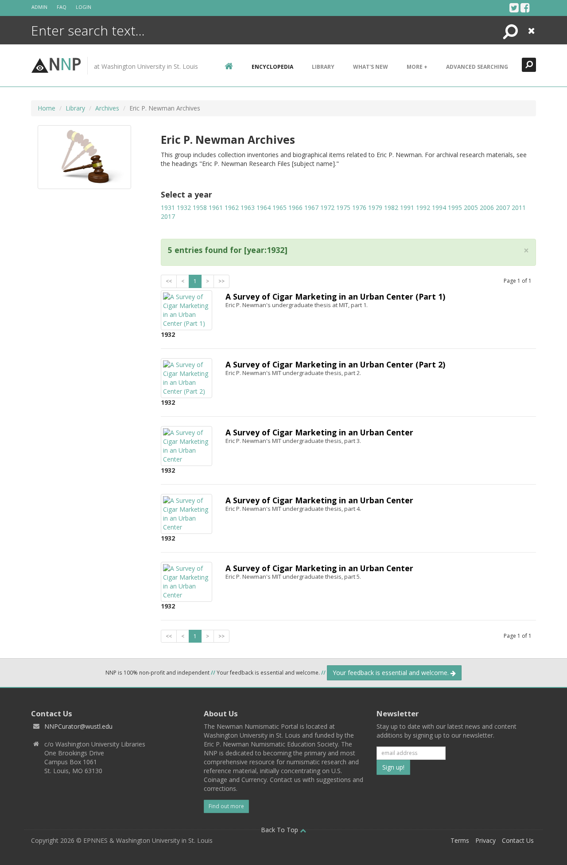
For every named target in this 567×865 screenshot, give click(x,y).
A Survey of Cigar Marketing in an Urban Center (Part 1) (335, 296)
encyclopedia (272, 67)
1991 (407, 207)
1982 (391, 207)
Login (83, 7)
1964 (263, 207)
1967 (311, 207)
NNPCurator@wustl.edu (78, 726)
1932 (184, 207)
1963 (248, 207)
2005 (471, 207)
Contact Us (518, 840)
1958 (200, 207)
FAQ (61, 7)
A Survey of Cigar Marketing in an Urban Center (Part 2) (335, 364)
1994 (439, 207)
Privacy (485, 840)
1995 (455, 207)
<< (169, 281)
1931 (168, 207)
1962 (232, 207)
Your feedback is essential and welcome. (391, 672)
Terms (459, 840)
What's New (370, 67)
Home (46, 108)
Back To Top (280, 830)
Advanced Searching (477, 67)
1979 (375, 207)
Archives (107, 108)
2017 (168, 216)
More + (417, 67)
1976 (359, 207)
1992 (423, 207)
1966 (295, 207)
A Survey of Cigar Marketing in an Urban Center (319, 432)
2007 (503, 207)
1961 (216, 207)
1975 (343, 207)
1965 (279, 207)
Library (323, 67)
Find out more (226, 806)
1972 (327, 207)
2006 (487, 207)
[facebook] (525, 7)
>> (221, 281)
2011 (519, 207)
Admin (39, 7)
